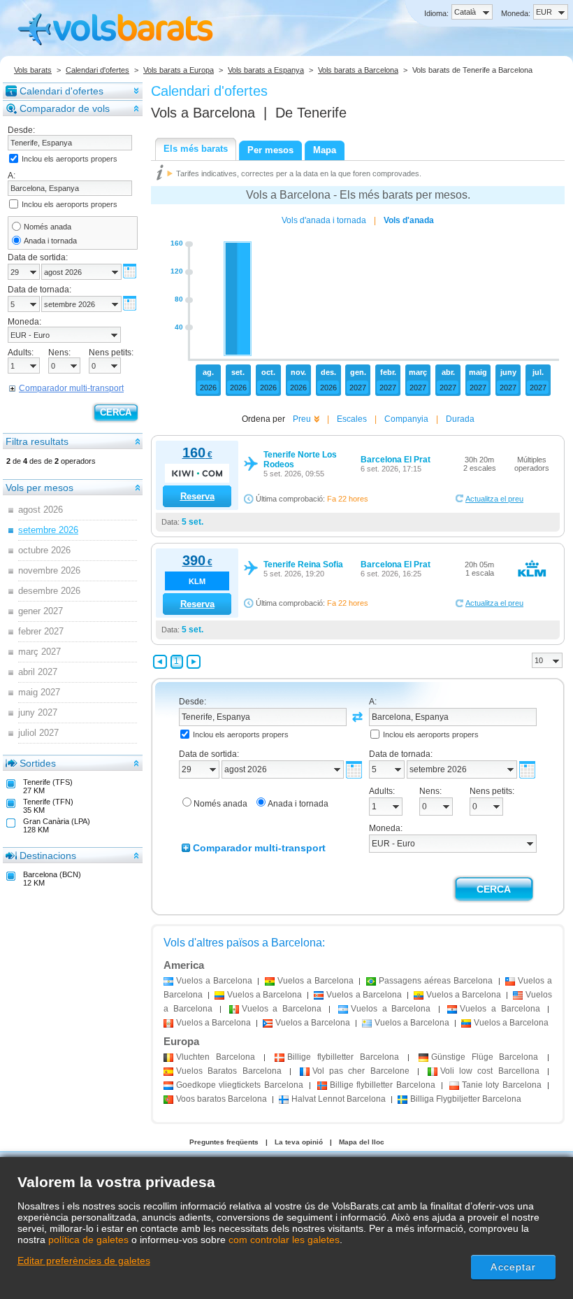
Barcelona (215, 1057)
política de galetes (88, 1239)
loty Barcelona (502, 1085)
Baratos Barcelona (229, 1071)
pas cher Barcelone (360, 1071)
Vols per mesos (39, 487)
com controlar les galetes (284, 1239)
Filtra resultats (37, 441)
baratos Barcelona (221, 1099)
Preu (302, 419)
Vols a (203, 112)
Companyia (406, 419)
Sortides (38, 763)
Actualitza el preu (494, 499)
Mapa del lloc (361, 1142)
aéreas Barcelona (436, 981)
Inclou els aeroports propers (69, 159)
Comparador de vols (65, 108)
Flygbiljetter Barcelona (465, 1099)
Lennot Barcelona (338, 1099)
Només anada (47, 226)
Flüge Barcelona (484, 1057)
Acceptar (513, 1266)
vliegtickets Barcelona (239, 1085)
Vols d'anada (409, 220)
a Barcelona (214, 981)
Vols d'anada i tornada (324, 220)
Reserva (197, 496)
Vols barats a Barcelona (358, 70)
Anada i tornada (50, 240)
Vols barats (33, 70)
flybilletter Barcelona (342, 1057)
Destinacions (48, 855)
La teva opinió (299, 1142)
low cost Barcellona (489, 1071)
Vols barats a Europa (178, 70)
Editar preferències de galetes (83, 1260)
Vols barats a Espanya (266, 70)
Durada (460, 419)
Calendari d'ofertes (97, 70)
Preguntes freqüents (224, 1142)
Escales (352, 419)
